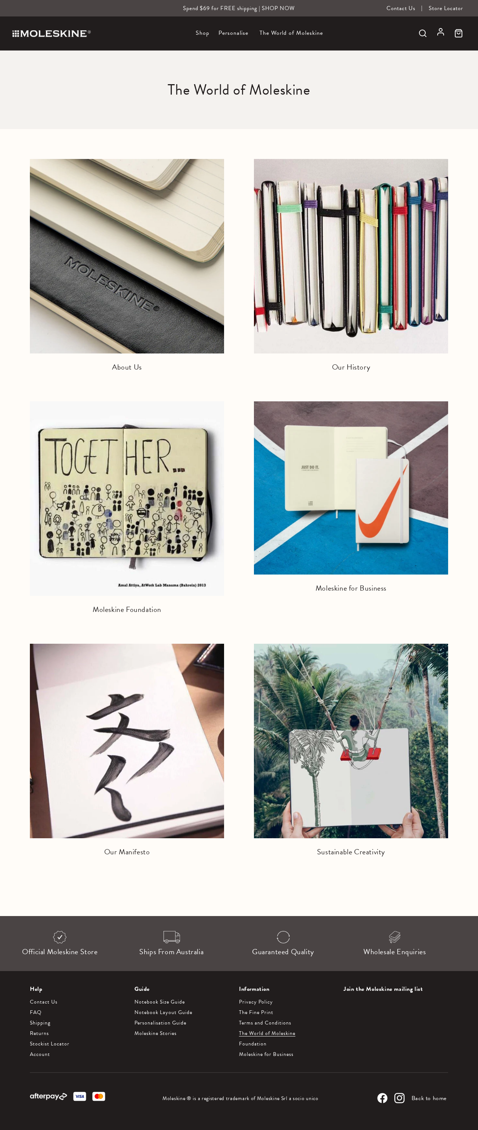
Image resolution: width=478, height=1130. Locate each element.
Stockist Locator (49, 1044)
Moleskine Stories (155, 1033)
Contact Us (401, 8)
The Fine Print (256, 1013)
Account (40, 1054)
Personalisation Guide (160, 1023)
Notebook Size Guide (159, 1002)
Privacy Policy (256, 1002)
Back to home (429, 1098)
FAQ (36, 1013)
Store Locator (446, 8)
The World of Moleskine (267, 1033)
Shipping (40, 1023)
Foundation (253, 1044)
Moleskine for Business (266, 1054)
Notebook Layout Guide (163, 1013)
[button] (202, 37)
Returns (39, 1033)
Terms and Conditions (265, 1023)
